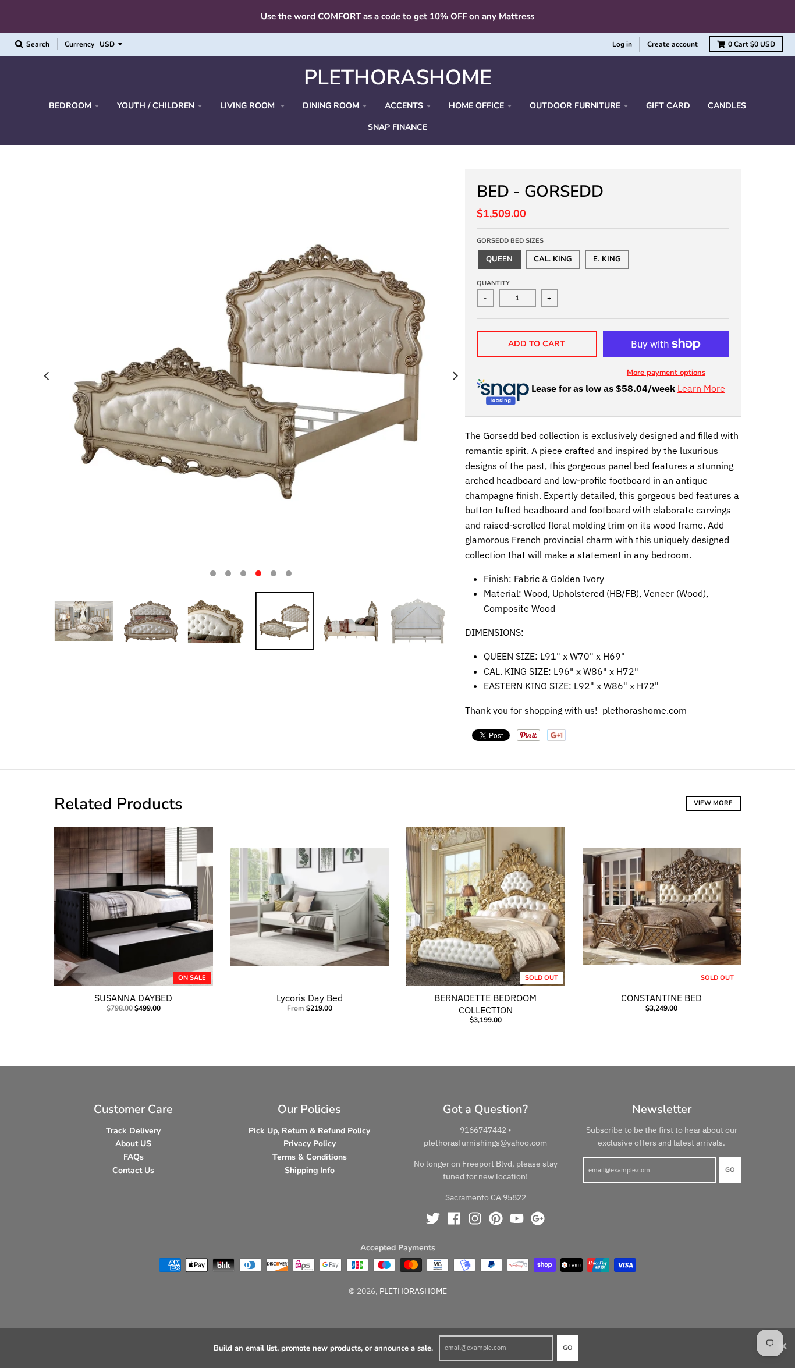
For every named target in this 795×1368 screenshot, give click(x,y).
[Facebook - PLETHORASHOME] (454, 1218)
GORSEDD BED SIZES (510, 240)
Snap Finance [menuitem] (397, 127)
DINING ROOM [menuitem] (331, 105)
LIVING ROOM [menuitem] (248, 105)
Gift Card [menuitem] (668, 105)
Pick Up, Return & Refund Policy (309, 1130)
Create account (672, 44)
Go (568, 1348)
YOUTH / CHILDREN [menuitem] (155, 105)
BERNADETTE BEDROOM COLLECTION (485, 1004)
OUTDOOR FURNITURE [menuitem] (575, 105)
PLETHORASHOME (398, 78)
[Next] (455, 376)
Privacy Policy (309, 1143)
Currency (79, 44)
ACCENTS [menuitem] (404, 105)
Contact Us (133, 1170)
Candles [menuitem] (727, 105)
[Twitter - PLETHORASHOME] (433, 1218)
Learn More (701, 388)
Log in (622, 44)
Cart (751, 44)
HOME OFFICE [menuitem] (476, 105)
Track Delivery (133, 1130)
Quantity (493, 283)
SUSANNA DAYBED (133, 998)
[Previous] (47, 376)
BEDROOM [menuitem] (70, 105)
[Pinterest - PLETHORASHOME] (496, 1218)
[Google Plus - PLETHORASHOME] (538, 1218)
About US (133, 1143)
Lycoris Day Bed (309, 998)
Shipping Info (310, 1170)
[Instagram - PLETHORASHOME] (475, 1218)
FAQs (133, 1157)
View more (713, 803)
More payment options (666, 372)
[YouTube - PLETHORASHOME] (517, 1218)
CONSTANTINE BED (661, 998)
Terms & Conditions (309, 1157)
